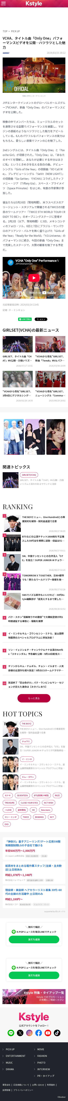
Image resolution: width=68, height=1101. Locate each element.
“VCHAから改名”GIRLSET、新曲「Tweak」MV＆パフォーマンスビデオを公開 (50, 359)
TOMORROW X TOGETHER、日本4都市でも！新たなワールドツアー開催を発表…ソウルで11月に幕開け (43, 578)
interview (43, 1069)
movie (40, 1049)
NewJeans (45, 809)
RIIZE (57, 795)
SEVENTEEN (22, 795)
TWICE (26, 817)
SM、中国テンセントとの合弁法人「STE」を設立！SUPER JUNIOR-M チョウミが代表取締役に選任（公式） (43, 558)
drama (10, 1069)
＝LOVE (8, 809)
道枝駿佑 (22, 809)
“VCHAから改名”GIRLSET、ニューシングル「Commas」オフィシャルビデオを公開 (50, 394)
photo (41, 1062)
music (9, 1062)
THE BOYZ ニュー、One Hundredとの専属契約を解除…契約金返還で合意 (43, 519)
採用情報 (6, 1090)
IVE (33, 809)
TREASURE (10, 802)
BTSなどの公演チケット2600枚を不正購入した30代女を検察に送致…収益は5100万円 (43, 539)
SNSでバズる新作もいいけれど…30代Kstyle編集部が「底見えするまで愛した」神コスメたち (43, 597)
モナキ (8, 795)
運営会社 (6, 1085)
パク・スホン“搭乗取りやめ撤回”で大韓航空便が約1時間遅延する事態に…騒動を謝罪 (35, 619)
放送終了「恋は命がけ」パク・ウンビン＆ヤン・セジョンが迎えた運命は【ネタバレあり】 (36, 684)
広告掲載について (21, 1085)
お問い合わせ (38, 1085)
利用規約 (51, 1085)
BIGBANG (39, 817)
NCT (52, 817)
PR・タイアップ (45, 1075)
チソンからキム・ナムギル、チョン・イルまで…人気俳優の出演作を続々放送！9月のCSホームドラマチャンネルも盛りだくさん (36, 668)
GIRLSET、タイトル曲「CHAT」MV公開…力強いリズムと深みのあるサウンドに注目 (18, 359)
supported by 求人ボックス (54, 911)
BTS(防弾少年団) (41, 795)
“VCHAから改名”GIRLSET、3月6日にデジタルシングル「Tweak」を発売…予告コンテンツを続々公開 (17, 394)
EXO (7, 824)
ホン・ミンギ (11, 817)
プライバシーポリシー (23, 1090)
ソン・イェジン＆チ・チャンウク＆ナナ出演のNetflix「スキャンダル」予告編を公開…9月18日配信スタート (35, 652)
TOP (5, 31)
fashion (42, 1055)
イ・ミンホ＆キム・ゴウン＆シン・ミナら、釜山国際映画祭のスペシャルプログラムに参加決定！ (36, 635)
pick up (10, 1049)
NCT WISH (48, 802)
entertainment (16, 1055)
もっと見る (34, 698)
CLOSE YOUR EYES (29, 802)
